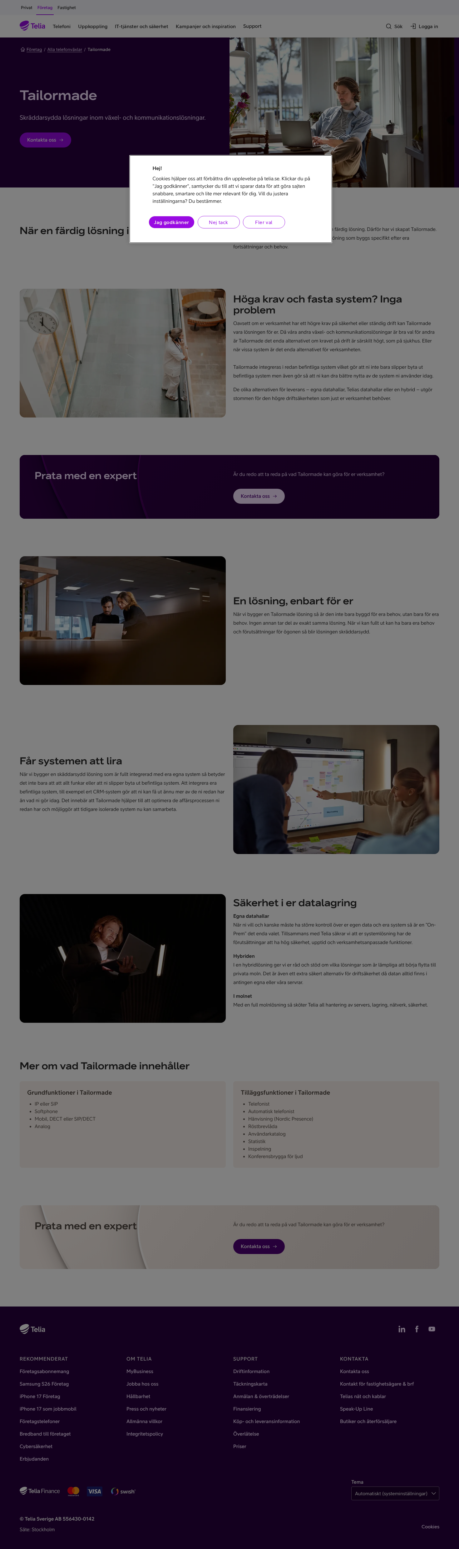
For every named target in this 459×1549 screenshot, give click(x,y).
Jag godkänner (171, 222)
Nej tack (218, 222)
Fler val (263, 222)
